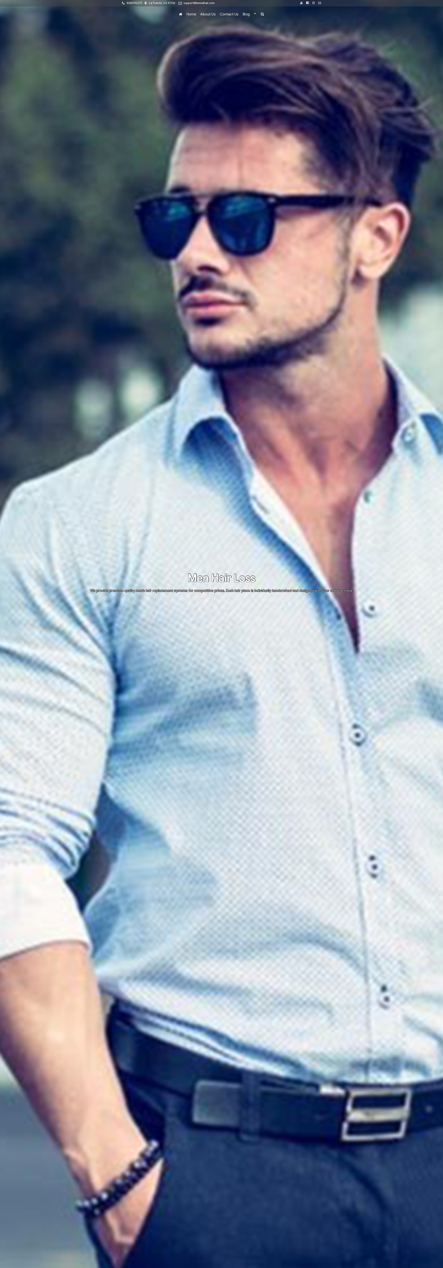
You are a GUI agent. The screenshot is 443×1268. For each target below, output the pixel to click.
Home (191, 14)
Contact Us (229, 14)
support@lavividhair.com (199, 3)
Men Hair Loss (221, 578)
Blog (246, 14)
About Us (208, 14)
